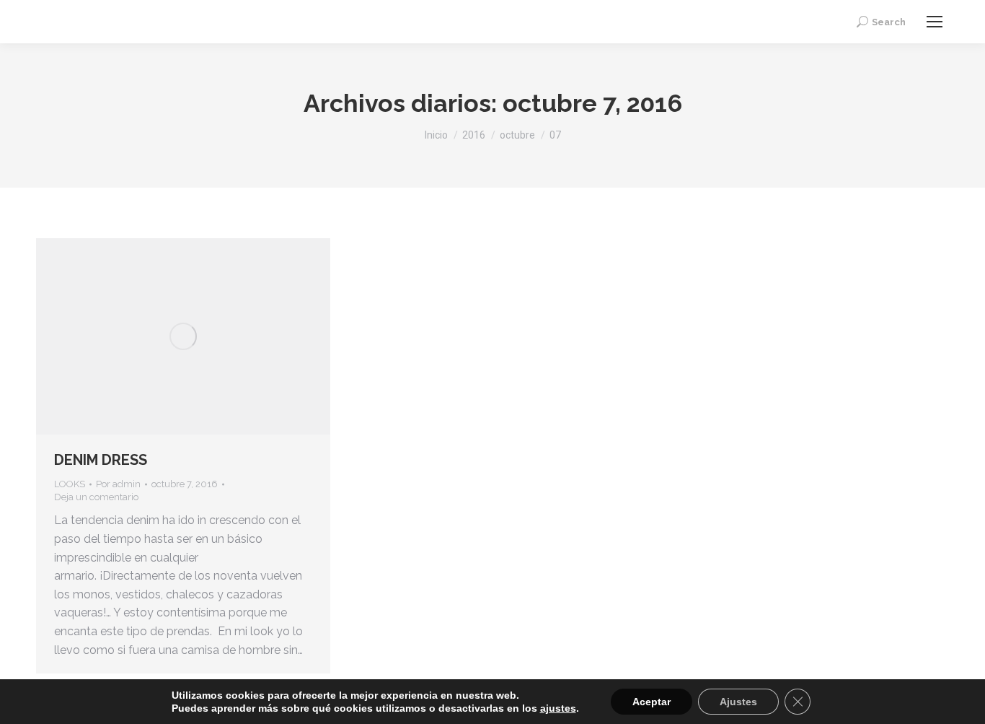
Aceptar (651, 701)
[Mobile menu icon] (934, 21)
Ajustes (738, 701)
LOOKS (69, 484)
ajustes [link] (558, 708)
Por (118, 484)
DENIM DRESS (100, 459)
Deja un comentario (96, 497)
